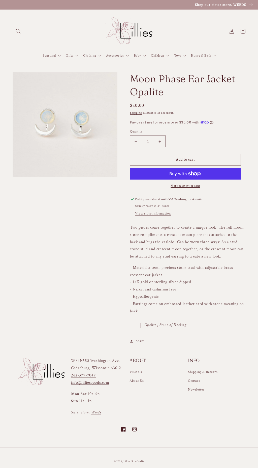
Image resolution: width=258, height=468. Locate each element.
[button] (18, 31)
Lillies (127, 461)
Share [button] (140, 341)
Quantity (136, 132)
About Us (137, 380)
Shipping (136, 113)
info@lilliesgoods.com (90, 382)
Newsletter (196, 389)
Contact (194, 380)
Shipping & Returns (203, 372)
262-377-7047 (83, 375)
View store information (153, 213)
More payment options (185, 186)
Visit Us (136, 372)
